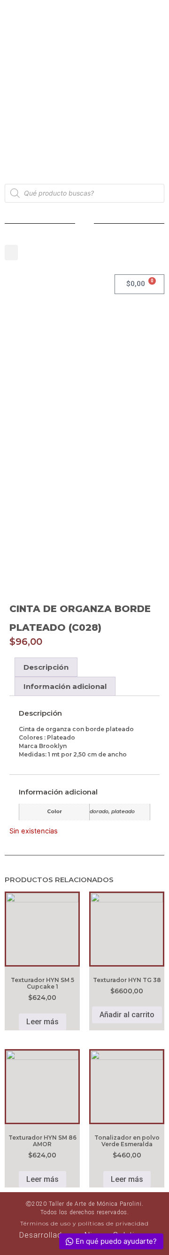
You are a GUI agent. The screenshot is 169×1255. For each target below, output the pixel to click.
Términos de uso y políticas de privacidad (84, 1223)
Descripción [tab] (46, 667)
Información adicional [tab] (65, 686)
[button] (11, 252)
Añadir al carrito (127, 1014)
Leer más (42, 1021)
